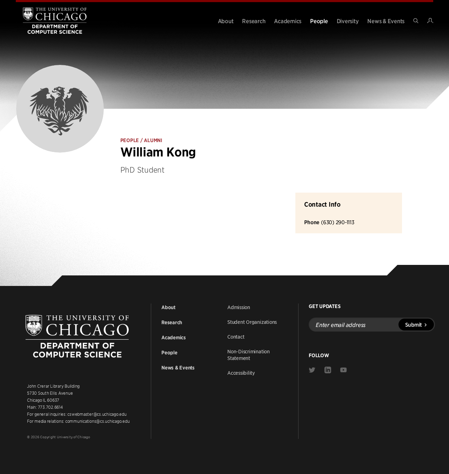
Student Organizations (252, 322)
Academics (287, 21)
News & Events (385, 21)
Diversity (348, 21)
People (319, 21)
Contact (235, 336)
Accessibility (241, 372)
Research (253, 21)
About (226, 21)
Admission (238, 307)
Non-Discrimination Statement (248, 354)
